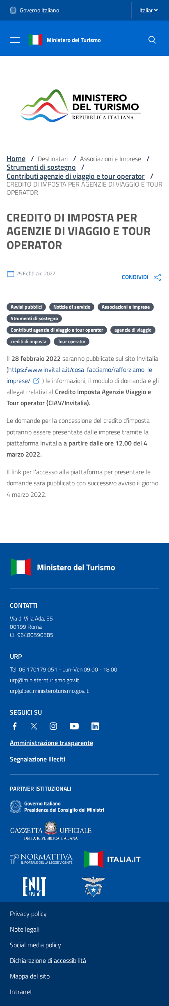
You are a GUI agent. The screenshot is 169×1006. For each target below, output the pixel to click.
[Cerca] (152, 40)
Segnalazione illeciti (37, 759)
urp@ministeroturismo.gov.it (44, 680)
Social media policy (35, 945)
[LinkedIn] (95, 725)
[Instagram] (53, 725)
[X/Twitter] (34, 725)
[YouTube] (74, 725)
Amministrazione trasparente (51, 743)
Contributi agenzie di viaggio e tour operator (76, 176)
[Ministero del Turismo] (65, 39)
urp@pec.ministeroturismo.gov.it (49, 690)
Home (16, 158)
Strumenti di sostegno (41, 167)
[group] (142, 277)
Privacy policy (28, 913)
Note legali (24, 929)
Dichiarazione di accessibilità (48, 960)
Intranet (21, 992)
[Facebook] (15, 725)
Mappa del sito (30, 976)
